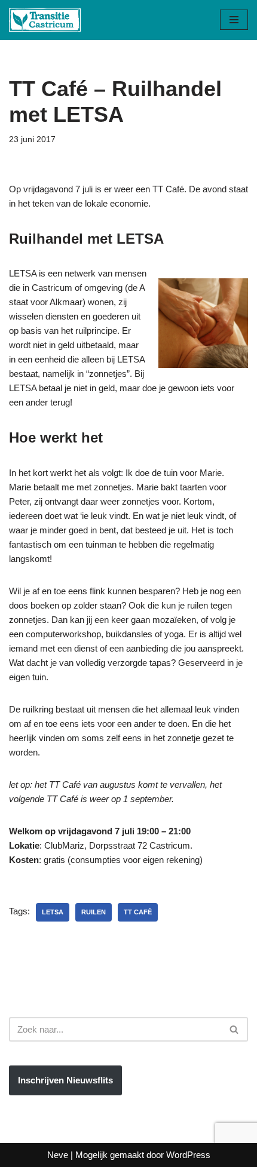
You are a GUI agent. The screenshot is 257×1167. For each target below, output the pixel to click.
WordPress (188, 1155)
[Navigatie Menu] (234, 20)
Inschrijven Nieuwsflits (65, 1080)
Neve (57, 1155)
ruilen (93, 912)
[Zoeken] (234, 1029)
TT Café (138, 912)
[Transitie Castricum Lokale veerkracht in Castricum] (45, 20)
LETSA (52, 912)
